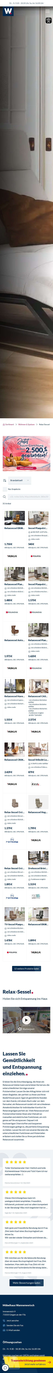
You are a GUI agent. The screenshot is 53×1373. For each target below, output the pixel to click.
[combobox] (19, 480)
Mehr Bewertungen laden (26, 1282)
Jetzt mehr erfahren (26, 460)
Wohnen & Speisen (26, 424)
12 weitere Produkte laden (26, 968)
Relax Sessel (44, 424)
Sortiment (9, 424)
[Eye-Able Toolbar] (48, 20)
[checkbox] (5, 489)
